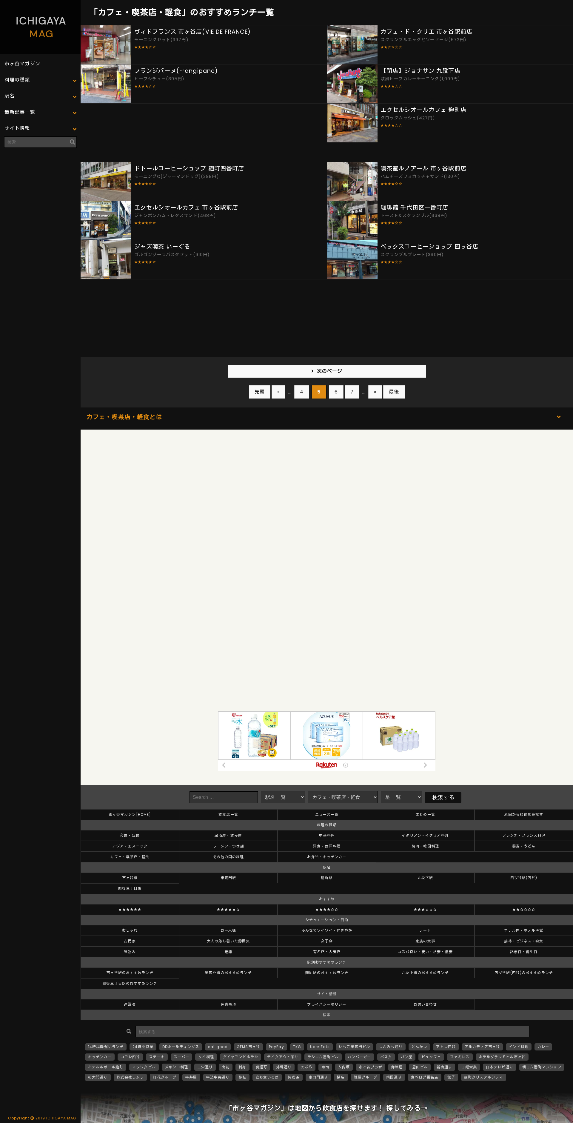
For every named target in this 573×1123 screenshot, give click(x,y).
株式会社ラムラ (130, 1077)
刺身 (242, 1067)
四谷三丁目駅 (130, 888)
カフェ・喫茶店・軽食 (129, 856)
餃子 (451, 1077)
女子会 (326, 941)
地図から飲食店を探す (523, 814)
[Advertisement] (40, 189)
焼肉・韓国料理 (425, 846)
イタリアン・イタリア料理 (425, 835)
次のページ (330, 371)
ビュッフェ (431, 1056)
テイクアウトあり (282, 1056)
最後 (394, 391)
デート (425, 930)
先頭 (260, 391)
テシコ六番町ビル (323, 1056)
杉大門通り (98, 1077)
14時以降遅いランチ (106, 1046)
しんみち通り (391, 1046)
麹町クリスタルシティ (483, 1077)
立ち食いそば (267, 1077)
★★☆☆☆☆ (524, 909)
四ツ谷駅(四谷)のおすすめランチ (524, 972)
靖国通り (394, 1077)
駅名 (9, 96)
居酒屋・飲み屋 (228, 835)
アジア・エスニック (129, 846)
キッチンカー (100, 1056)
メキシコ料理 (176, 1067)
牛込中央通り (218, 1077)
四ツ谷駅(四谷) (523, 877)
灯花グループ (164, 1077)
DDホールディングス (180, 1046)
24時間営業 (143, 1046)
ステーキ (156, 1056)
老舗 (228, 951)
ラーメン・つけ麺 (228, 846)
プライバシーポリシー (326, 1004)
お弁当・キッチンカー (326, 856)
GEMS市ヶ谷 (248, 1046)
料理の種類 (17, 79)
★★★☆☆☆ (425, 909)
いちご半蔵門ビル (354, 1046)
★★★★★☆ (228, 909)
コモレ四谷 (130, 1056)
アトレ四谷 (446, 1046)
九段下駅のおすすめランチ (425, 972)
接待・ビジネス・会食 (523, 941)
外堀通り (284, 1067)
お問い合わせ (425, 1004)
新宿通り (444, 1067)
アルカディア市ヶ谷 (482, 1046)
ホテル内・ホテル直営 (523, 930)
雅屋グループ (366, 1077)
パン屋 (406, 1056)
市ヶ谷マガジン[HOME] (130, 814)
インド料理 (519, 1046)
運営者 (129, 1004)
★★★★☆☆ (327, 909)
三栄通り (205, 1067)
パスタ (386, 1056)
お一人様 (228, 930)
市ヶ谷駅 (130, 877)
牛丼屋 (191, 1077)
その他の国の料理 (228, 856)
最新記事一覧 (19, 112)
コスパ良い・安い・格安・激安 (425, 951)
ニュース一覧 (327, 814)
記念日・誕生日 (523, 951)
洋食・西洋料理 (327, 846)
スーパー (181, 1056)
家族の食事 (425, 941)
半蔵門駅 (228, 877)
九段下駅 (425, 877)
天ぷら (306, 1067)
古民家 (129, 941)
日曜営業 (469, 1067)
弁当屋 (397, 1067)
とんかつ (419, 1046)
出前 (225, 1067)
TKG (297, 1046)
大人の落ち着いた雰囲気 (228, 941)
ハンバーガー (359, 1056)
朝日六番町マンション (541, 1067)
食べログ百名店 (424, 1077)
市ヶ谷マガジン (22, 63)
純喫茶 (293, 1077)
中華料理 (327, 835)
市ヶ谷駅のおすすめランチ (129, 972)
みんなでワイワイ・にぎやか (326, 930)
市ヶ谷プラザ (370, 1067)
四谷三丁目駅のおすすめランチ (129, 983)
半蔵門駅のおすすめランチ (228, 972)
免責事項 (228, 1004)
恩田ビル (420, 1067)
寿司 (325, 1067)
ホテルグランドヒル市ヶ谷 (502, 1056)
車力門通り (318, 1077)
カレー (543, 1046)
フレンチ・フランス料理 (523, 835)
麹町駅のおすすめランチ (326, 972)
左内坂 (344, 1067)
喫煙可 (261, 1067)
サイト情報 (17, 128)
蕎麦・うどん (524, 846)
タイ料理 (206, 1056)
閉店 (341, 1077)
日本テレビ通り (499, 1067)
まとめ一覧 (425, 814)
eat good (218, 1046)
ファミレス (460, 1056)
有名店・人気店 (327, 951)
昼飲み (129, 951)
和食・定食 (130, 835)
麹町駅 (326, 877)
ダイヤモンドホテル (240, 1056)
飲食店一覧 (228, 814)
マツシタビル (144, 1067)
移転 (242, 1077)
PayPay (276, 1046)
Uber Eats (320, 1046)
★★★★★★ (130, 909)
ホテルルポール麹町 (105, 1067)
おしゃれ (130, 930)
